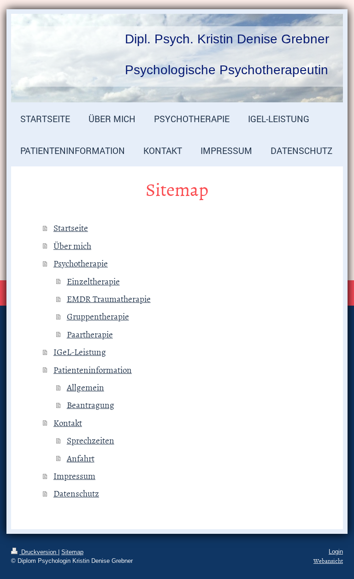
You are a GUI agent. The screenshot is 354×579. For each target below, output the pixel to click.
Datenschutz (76, 493)
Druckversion (38, 552)
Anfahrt (80, 458)
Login (336, 551)
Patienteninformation (92, 369)
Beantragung (90, 404)
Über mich (72, 245)
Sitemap (72, 552)
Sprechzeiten (90, 440)
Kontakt (67, 422)
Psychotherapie (80, 263)
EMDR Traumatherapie (109, 298)
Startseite (70, 227)
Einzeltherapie (93, 281)
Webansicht (328, 560)
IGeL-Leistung (79, 351)
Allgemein (85, 387)
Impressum (74, 475)
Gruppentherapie (98, 316)
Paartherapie (90, 334)
